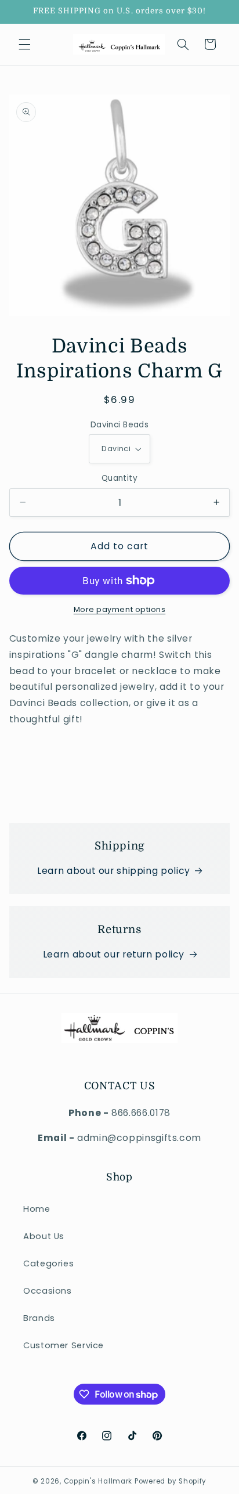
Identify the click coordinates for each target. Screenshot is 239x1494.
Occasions (47, 1291)
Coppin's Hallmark (98, 1481)
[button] (24, 44)
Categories (48, 1263)
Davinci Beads (119, 424)
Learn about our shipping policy (113, 870)
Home (36, 1209)
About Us (43, 1236)
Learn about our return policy (113, 954)
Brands (39, 1318)
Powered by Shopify (171, 1481)
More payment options (120, 609)
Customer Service (63, 1345)
